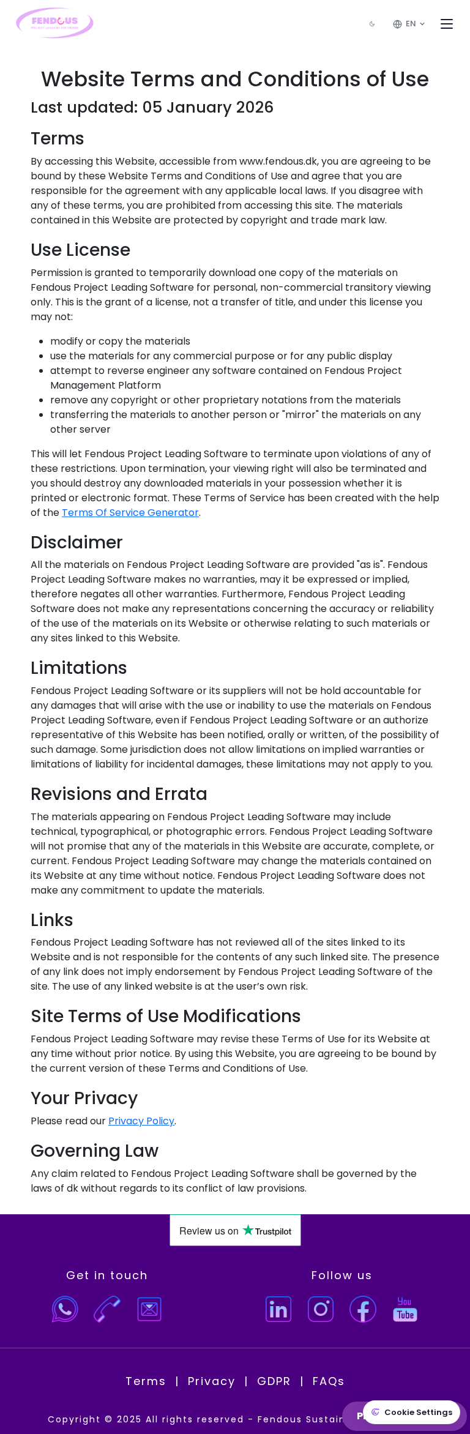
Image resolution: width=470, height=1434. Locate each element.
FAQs (329, 1381)
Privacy (212, 1381)
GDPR (274, 1381)
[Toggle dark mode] (372, 24)
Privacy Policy (141, 1121)
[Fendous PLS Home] (53, 24)
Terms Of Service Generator (130, 513)
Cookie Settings (418, 1412)
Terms (145, 1381)
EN (411, 23)
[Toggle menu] (447, 24)
